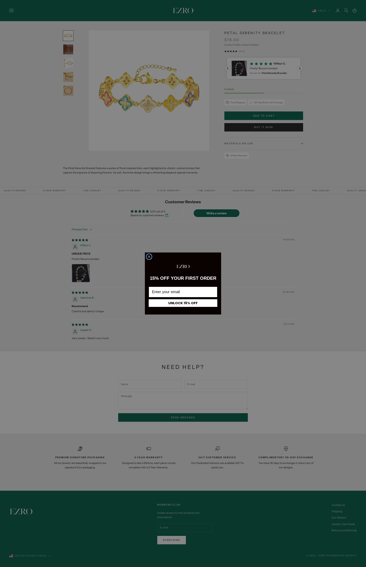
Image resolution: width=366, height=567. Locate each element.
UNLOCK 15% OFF (183, 303)
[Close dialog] (149, 256)
